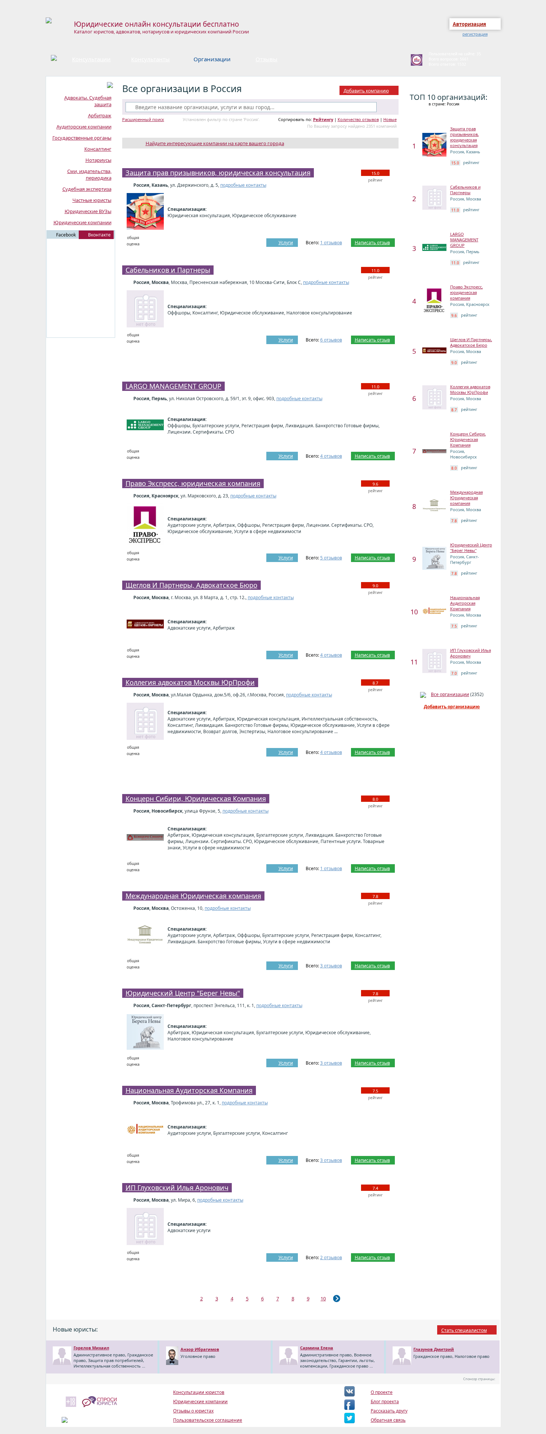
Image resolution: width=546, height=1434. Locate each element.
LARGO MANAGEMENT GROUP (173, 386)
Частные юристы (91, 200)
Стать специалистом (464, 1330)
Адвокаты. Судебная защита (87, 101)
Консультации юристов (198, 1392)
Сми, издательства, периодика (89, 174)
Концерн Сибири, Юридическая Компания (196, 798)
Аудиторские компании (83, 126)
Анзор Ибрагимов (200, 1349)
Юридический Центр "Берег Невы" (183, 993)
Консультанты (150, 59)
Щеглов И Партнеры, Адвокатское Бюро (191, 585)
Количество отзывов (358, 119)
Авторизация (469, 24)
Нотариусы (98, 160)
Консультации (91, 59)
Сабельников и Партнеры (168, 269)
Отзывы (266, 59)
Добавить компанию (366, 91)
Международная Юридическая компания (193, 895)
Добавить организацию (452, 706)
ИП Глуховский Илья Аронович (177, 1187)
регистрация (475, 34)
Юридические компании (82, 222)
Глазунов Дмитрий (433, 1349)
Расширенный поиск (143, 119)
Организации (212, 59)
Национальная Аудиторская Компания (189, 1090)
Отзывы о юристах (193, 1411)
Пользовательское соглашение (207, 1420)
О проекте (382, 1392)
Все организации (450, 694)
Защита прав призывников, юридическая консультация (218, 172)
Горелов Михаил (91, 1347)
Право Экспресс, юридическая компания (193, 483)
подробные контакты (243, 185)
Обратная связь (388, 1420)
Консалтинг (97, 149)
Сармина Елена (316, 1347)
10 (323, 1298)
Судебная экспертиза (86, 189)
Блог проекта (385, 1401)
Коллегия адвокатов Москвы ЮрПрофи (190, 682)
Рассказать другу (389, 1411)
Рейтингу (323, 119)
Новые (390, 119)
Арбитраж (99, 115)
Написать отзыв (372, 242)
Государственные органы (81, 137)
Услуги (286, 242)
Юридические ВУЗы (88, 211)
